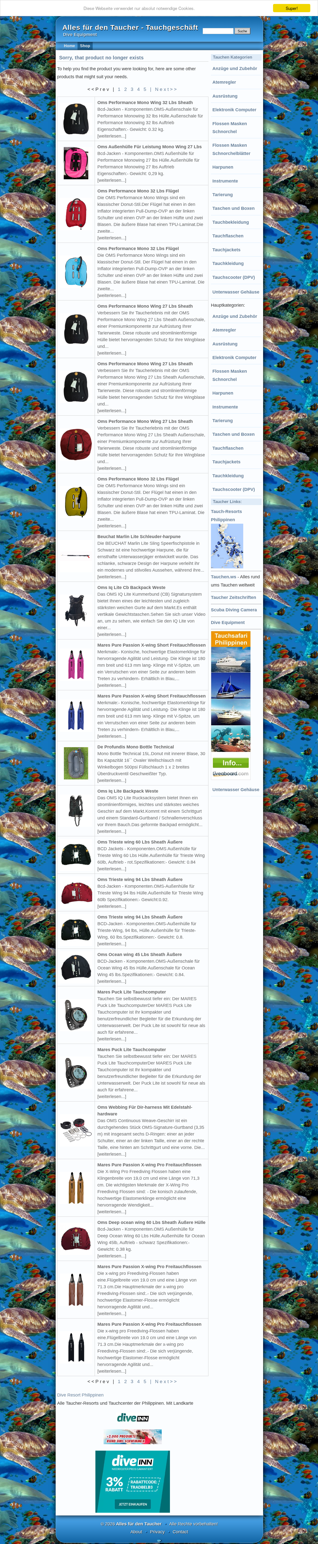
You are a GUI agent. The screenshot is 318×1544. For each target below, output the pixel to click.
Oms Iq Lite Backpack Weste (127, 791)
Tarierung (222, 194)
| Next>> (164, 89)
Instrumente (225, 181)
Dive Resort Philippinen (80, 1395)
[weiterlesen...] (111, 136)
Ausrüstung (225, 96)
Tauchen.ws (223, 576)
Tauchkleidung (228, 263)
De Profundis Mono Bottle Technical (135, 746)
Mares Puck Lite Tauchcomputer (131, 992)
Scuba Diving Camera (234, 609)
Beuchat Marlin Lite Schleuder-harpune (139, 536)
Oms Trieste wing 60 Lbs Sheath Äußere (140, 842)
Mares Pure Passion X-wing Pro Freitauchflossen (149, 1164)
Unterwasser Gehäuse (235, 292)
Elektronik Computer (234, 109)
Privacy (157, 1531)
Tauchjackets (226, 249)
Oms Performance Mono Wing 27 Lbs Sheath (145, 306)
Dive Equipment (228, 622)
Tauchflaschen (227, 235)
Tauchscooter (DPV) (233, 277)
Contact (180, 1531)
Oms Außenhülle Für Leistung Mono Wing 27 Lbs (149, 146)
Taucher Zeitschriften (233, 597)
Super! (292, 8)
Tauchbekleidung (230, 222)
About (136, 1531)
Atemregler (224, 82)
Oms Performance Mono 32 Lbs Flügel (138, 190)
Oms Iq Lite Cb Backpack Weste (131, 587)
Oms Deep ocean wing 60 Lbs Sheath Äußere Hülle (151, 1222)
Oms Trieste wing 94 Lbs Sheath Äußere (140, 879)
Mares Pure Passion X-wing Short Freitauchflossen (151, 645)
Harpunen (222, 167)
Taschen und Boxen (233, 208)
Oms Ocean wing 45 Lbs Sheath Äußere (139, 954)
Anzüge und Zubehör (234, 68)
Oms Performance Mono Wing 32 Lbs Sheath (145, 102)
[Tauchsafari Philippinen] (231, 778)
